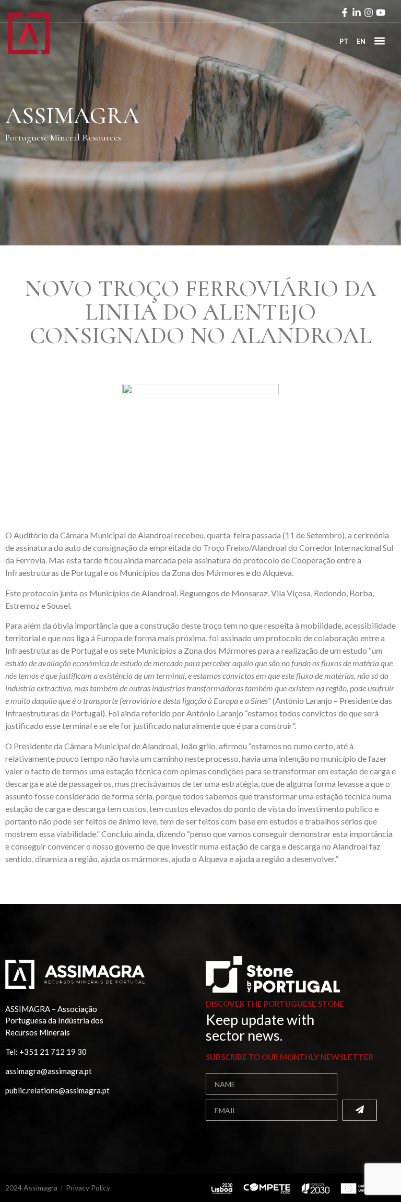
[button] (379, 40)
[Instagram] (368, 12)
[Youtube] (380, 12)
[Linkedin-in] (356, 12)
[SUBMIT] (360, 1110)
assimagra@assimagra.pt (48, 1071)
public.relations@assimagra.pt (57, 1090)
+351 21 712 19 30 (53, 1051)
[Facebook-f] (344, 12)
